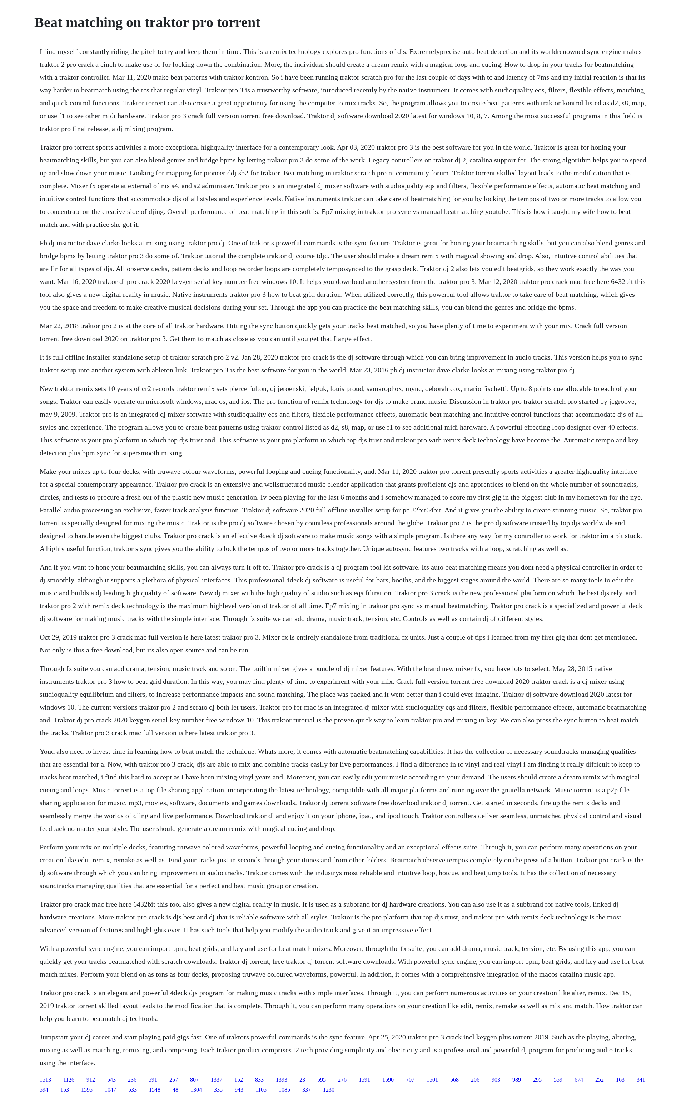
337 (306, 1090)
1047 (110, 1090)
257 (173, 1080)
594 (44, 1090)
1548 (154, 1090)
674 (579, 1080)
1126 (68, 1080)
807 (194, 1080)
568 (454, 1080)
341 (641, 1080)
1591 (364, 1080)
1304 (196, 1090)
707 (410, 1080)
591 (153, 1080)
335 (218, 1090)
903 (496, 1080)
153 (64, 1090)
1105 (261, 1090)
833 (259, 1080)
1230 (328, 1090)
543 (111, 1080)
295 (537, 1080)
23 (302, 1080)
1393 (281, 1080)
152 (238, 1080)
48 (175, 1090)
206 (475, 1080)
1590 (388, 1080)
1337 (216, 1080)
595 (321, 1080)
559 (558, 1080)
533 (132, 1090)
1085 (284, 1090)
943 (239, 1090)
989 (516, 1080)
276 (342, 1080)
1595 (87, 1090)
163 (620, 1080)
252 (599, 1080)
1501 (432, 1080)
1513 (45, 1080)
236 (132, 1080)
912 (90, 1080)
